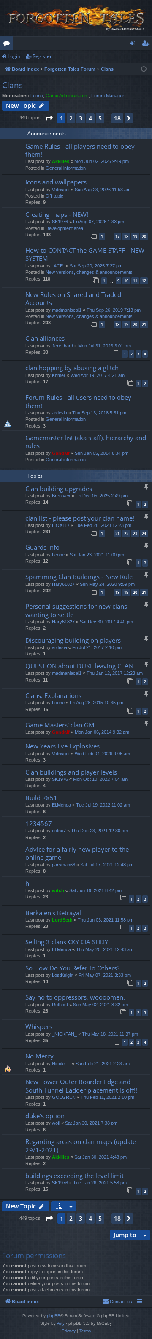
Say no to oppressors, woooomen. (75, 997)
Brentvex (61, 495)
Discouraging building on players (73, 640)
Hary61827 (63, 584)
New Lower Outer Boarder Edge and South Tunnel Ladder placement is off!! (81, 1085)
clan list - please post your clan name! (79, 518)
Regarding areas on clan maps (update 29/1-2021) (80, 1145)
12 (144, 280)
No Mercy (39, 1056)
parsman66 (63, 864)
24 (144, 533)
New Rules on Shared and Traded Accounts (73, 298)
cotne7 (59, 830)
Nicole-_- (61, 1063)
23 (135, 533)
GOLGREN (64, 1097)
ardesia (59, 412)
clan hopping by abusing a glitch (72, 367)
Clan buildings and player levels (71, 772)
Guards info (42, 547)
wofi (56, 1122)
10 (126, 280)
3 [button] (80, 118)
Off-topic (54, 195)
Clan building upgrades (58, 488)
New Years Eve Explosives (62, 746)
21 (144, 324)
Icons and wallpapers (56, 182)
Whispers (38, 1026)
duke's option (45, 1116)
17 (117, 236)
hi (28, 883)
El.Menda (61, 804)
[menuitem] (117, 1301)
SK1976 (60, 221)
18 (126, 236)
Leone (36, 95)
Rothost (60, 1004)
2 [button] (71, 118)
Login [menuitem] (134, 44)
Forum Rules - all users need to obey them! (78, 401)
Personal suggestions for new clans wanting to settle (76, 610)
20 (144, 236)
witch (58, 890)
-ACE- (58, 265)
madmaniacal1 (66, 310)
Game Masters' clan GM (60, 725)
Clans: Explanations (53, 695)
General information (66, 168)
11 (135, 280)
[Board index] (76, 18)
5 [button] (100, 118)
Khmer (58, 375)
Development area (64, 228)
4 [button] (90, 118)
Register (42, 56)
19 (135, 236)
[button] (49, 118)
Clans (12, 85)
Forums (8, 44)
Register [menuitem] (147, 44)
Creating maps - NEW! (56, 214)
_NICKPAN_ (64, 1034)
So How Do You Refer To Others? (72, 968)
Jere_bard (62, 345)
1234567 (38, 823)
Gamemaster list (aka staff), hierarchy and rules (85, 441)
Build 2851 (41, 798)
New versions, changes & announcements (89, 272)
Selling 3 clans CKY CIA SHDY (66, 942)
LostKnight (62, 975)
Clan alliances (45, 338)
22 (126, 533)
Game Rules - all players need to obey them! (80, 150)
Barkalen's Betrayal (53, 913)
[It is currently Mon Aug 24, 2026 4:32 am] (144, 69)
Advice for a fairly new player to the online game (77, 853)
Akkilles (60, 161)
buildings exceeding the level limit (74, 1175)
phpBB (53, 1315)
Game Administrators (67, 95)
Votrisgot (61, 189)
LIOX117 (61, 525)
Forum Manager (107, 95)
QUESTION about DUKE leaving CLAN (79, 666)
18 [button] (117, 118)
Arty (61, 1323)
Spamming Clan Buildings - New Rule (79, 576)
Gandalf (61, 453)
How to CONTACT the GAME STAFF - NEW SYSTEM (84, 254)
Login (14, 56)
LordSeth (62, 919)
